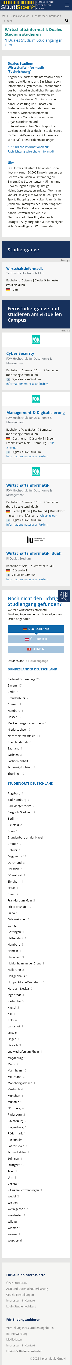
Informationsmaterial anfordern (27, 384)
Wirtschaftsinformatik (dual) (33, 553)
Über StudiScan (16, 1283)
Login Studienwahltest (21, 1306)
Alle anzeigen (47, 516)
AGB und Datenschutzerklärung (27, 1289)
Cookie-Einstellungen (20, 1295)
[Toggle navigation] (67, 5)
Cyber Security (20, 353)
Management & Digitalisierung (35, 412)
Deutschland (38, 629)
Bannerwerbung (17, 1334)
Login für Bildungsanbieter (24, 1351)
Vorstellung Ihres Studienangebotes (30, 1328)
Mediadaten (14, 1339)
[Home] (3, 16)
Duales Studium (20, 15)
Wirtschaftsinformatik (48, 15)
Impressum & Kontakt (20, 1300)
